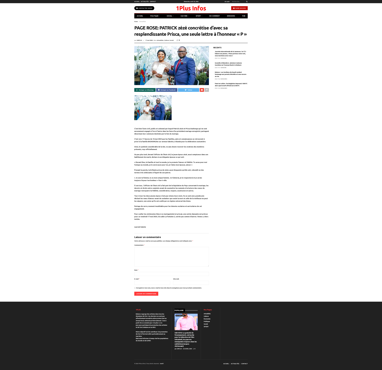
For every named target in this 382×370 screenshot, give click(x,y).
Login (228, 1)
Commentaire (139, 245)
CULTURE (184, 16)
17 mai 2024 (149, 40)
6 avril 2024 (188, 348)
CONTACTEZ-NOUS (145, 8)
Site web (176, 279)
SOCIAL (169, 16)
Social (172, 40)
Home (136, 21)
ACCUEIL (137, 1)
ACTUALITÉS (145, 1)
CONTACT (153, 1)
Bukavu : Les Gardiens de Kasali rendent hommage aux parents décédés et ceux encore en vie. (230, 74)
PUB (243, 16)
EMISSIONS (231, 16)
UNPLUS (139, 40)
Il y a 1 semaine (221, 58)
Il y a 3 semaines (221, 79)
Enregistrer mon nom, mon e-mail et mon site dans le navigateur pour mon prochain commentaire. (169, 288)
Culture (166, 40)
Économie (207, 319)
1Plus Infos (191, 8)
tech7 (162, 363)
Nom (136, 270)
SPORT (198, 16)
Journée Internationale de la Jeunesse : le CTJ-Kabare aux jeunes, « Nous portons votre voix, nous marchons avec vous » (230, 54)
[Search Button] (246, 1)
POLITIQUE (154, 16)
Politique (207, 321)
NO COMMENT (214, 16)
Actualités (142, 21)
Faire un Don (240, 8)
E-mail (137, 279)
